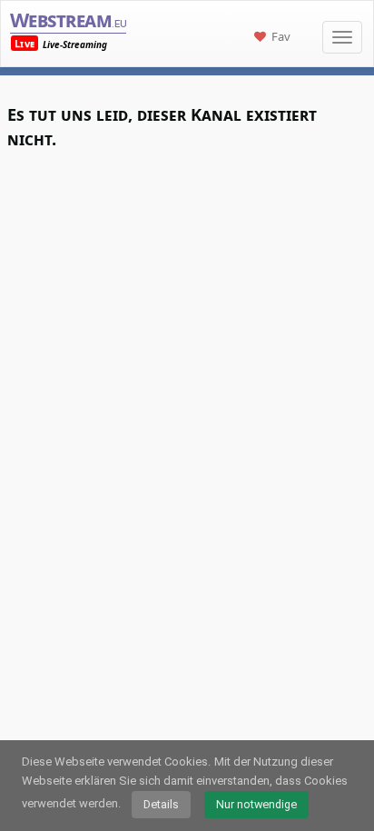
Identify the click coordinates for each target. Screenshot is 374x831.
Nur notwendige (256, 804)
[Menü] (342, 37)
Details (161, 804)
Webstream (68, 19)
